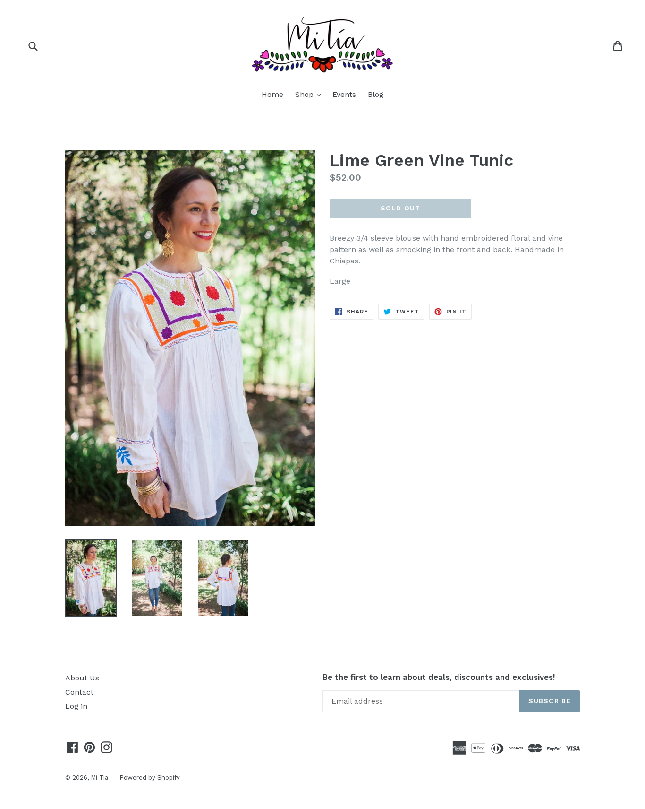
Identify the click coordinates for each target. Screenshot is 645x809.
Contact (79, 691)
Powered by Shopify (149, 777)
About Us (82, 677)
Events (344, 94)
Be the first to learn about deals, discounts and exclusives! (438, 677)
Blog (375, 94)
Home (272, 94)
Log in (76, 706)
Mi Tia (100, 777)
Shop (310, 94)
